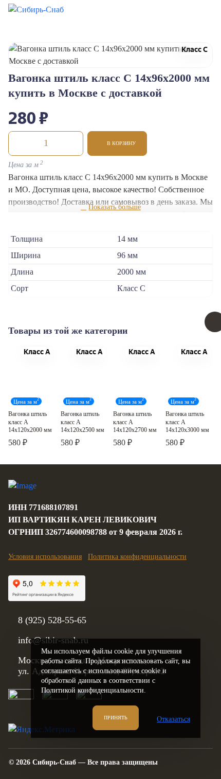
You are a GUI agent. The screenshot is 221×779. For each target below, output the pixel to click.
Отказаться (173, 719)
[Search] (148, 14)
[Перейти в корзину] (174, 14)
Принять (115, 717)
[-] (19, 143)
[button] (117, 143)
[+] (72, 143)
